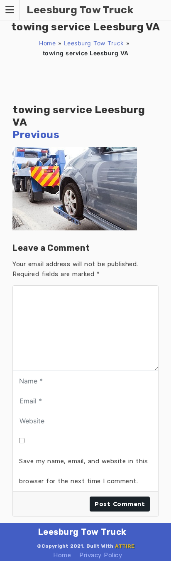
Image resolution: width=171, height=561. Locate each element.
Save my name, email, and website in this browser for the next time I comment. (83, 471)
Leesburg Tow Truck (94, 43)
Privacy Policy (100, 555)
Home (47, 43)
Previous (35, 135)
